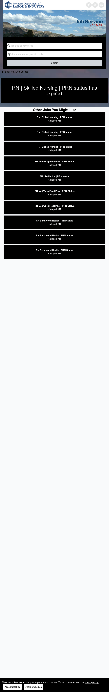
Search (54, 62)
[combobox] (54, 46)
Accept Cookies (12, 686)
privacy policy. (92, 682)
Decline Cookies (33, 686)
